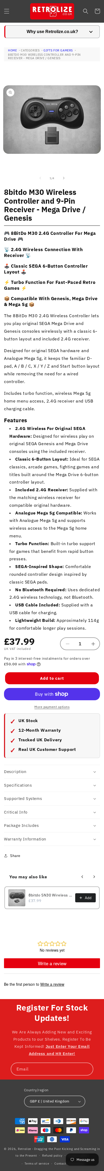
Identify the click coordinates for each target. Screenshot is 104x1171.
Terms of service (37, 1163)
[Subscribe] (87, 1069)
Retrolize (24, 1149)
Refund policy (52, 1155)
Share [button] (15, 855)
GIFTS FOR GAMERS (58, 50)
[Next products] (94, 876)
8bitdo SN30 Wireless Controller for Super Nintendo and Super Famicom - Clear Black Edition (50, 895)
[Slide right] (64, 178)
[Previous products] (82, 876)
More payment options (52, 707)
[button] (7, 11)
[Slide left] (40, 178)
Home (12, 50)
